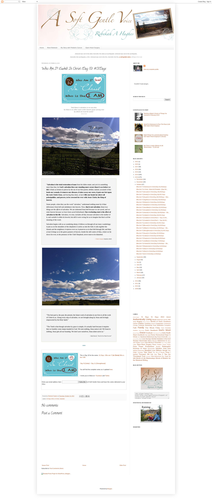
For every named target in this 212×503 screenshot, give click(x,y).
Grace (143, 333)
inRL (139, 337)
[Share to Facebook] (86, 396)
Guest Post (159, 333)
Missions (154, 340)
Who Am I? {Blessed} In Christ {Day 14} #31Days (150, 225)
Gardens (135, 330)
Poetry (169, 344)
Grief (154, 333)
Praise (135, 346)
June (138, 265)
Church (153, 323)
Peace (154, 344)
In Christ (57, 398)
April (138, 270)
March (139, 272)
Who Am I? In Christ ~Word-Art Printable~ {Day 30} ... (152, 189)
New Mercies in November (153, 342)
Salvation (62, 398)
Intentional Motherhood (147, 337)
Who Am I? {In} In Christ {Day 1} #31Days (148, 254)
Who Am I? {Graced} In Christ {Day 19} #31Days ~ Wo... (152, 212)
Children (141, 323)
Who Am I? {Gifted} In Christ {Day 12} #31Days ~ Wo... (152, 228)
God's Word (165, 330)
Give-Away (141, 330)
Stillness (159, 350)
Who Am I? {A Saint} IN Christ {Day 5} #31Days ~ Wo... (152, 243)
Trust (143, 356)
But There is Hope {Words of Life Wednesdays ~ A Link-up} (153, 146)
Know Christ (161, 337)
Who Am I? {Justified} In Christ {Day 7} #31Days (150, 241)
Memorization (143, 341)
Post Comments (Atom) (56, 468)
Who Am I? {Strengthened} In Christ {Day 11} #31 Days (152, 230)
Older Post (123, 465)
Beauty (154, 319)
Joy (155, 337)
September (140, 257)
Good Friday (136, 333)
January (139, 277)
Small (165, 348)
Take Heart (148, 352)
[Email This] (80, 396)
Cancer (135, 323)
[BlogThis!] (82, 396)
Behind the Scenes (162, 319)
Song (169, 348)
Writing (145, 360)
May (138, 267)
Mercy (150, 341)
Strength (164, 350)
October (139, 184)
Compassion (159, 323)
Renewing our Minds (140, 348)
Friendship (168, 328)
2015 (136, 172)
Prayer (141, 346)
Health (168, 333)
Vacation (148, 356)
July (138, 262)
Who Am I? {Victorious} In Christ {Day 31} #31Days (151, 187)
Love (143, 339)
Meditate (154, 339)
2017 (136, 167)
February (139, 275)
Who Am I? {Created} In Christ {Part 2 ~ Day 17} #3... (152, 217)
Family (141, 327)
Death (154, 325)
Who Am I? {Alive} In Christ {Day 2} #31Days (149, 251)
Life (166, 337)
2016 (136, 169)
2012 (136, 281)
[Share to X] (84, 396)
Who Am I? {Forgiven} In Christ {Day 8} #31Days (150, 238)
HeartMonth (141, 335)
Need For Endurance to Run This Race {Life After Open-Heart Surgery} (157, 125)
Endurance (160, 325)
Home (42, 48)
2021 (136, 161)
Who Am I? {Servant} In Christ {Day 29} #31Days (150, 192)
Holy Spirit (147, 335)
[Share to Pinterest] (89, 396)
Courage (135, 325)
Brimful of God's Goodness (161, 321)
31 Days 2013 (50, 398)
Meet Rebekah (52, 48)
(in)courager (136, 317)
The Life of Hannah (159, 352)
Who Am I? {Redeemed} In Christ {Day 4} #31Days (151, 246)
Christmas (148, 323)
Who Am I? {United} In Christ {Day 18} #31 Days (150, 215)
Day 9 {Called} (84, 363)
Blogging (139, 321)
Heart (135, 335)
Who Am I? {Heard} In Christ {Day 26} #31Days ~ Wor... (152, 197)
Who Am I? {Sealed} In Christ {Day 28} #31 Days (150, 194)
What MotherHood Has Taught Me (161, 356)
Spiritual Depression (138, 350)
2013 (136, 177)
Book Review (146, 321)
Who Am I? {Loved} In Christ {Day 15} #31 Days (150, 223)
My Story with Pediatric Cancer (71, 48)
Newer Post (45, 465)
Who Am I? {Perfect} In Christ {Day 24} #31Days (150, 202)
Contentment (167, 323)
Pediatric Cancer (161, 344)
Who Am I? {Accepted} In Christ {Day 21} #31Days (151, 210)
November (140, 182)
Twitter (107, 376)
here (111, 369)
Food (162, 328)
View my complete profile (151, 69)
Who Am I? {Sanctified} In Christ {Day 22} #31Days (151, 207)
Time (155, 354)
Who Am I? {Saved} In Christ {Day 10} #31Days (150, 233)
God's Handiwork (151, 330)
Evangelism (167, 325)
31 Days (145, 317)
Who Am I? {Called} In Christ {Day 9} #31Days (150, 236)
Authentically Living (142, 319)
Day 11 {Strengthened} (98, 363)
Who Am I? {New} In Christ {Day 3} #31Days (149, 248)
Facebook (99, 376)
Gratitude (149, 333)
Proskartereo (149, 346)
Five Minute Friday (152, 328)
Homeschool (160, 335)
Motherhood (161, 341)
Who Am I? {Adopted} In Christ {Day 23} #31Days (151, 205)
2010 (136, 286)
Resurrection (151, 348)
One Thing (164, 342)
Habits (164, 333)
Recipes (158, 346)
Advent (168, 317)
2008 (136, 288)
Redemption (166, 346)
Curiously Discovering (145, 325)
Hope (167, 335)
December (140, 179)
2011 (136, 283)
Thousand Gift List (146, 354)
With (134, 358)
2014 (136, 174)
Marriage (148, 339)
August (139, 259)
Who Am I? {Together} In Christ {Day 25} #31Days (151, 199)
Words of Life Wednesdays (145, 358)
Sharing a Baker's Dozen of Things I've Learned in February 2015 (155, 114)
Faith (135, 328)
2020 (136, 164)
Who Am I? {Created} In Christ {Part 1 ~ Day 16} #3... (152, 220)
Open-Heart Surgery (92, 48)
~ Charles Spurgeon (99, 239)
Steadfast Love (150, 350)
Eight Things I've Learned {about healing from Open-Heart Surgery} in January (156, 135)
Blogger (109, 489)
